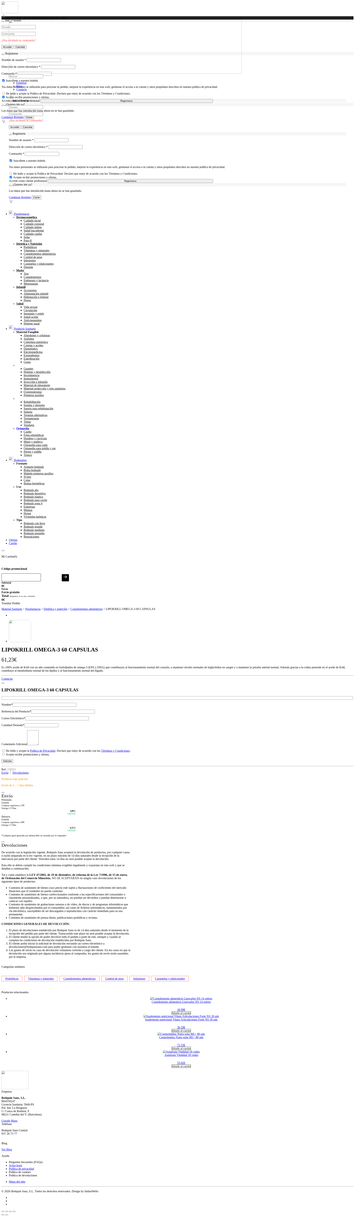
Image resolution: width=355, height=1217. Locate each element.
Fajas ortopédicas (34, 435)
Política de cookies (20, 1172)
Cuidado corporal (34, 223)
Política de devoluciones (23, 1175)
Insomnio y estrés (34, 313)
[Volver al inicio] (9, 12)
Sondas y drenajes (34, 405)
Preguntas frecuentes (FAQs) (26, 1162)
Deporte (28, 267)
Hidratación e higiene (36, 297)
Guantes (28, 368)
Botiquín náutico (33, 496)
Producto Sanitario (24, 328)
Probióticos (30, 247)
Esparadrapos (31, 355)
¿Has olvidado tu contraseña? (26, 120)
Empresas (29, 506)
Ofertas (13, 539)
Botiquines (20, 460)
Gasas (27, 362)
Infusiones (30, 260)
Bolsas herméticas (34, 483)
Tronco (28, 455)
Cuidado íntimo (33, 227)
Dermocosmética (26, 217)
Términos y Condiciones (115, 750)
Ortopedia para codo (36, 445)
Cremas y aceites (33, 345)
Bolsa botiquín (32, 470)
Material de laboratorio (37, 385)
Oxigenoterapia (33, 391)
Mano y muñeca (33, 441)
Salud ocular (31, 316)
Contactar (7, 678)
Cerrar (29, 117)
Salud (19, 303)
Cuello (27, 431)
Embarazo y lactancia (36, 280)
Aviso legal (15, 1165)
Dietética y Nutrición (29, 243)
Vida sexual (30, 306)
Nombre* (7, 704)
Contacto (21, 89)
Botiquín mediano (34, 530)
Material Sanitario (11, 609)
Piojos (27, 300)
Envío (5, 772)
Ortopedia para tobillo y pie (40, 448)
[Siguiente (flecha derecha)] (6, 1214)
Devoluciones (21, 772)
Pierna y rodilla (32, 451)
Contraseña (16, 153)
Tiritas (27, 421)
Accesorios (30, 290)
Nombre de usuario (21, 140)
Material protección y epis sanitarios (44, 388)
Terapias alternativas (35, 415)
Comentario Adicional (14, 744)
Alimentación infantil (36, 293)
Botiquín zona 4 (33, 503)
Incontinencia (31, 375)
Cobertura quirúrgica (36, 342)
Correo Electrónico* (13, 718)
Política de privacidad (21, 1168)
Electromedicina (33, 352)
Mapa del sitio (17, 1181)
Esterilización (31, 358)
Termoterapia (31, 418)
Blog (19, 86)
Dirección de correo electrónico (28, 146)
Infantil (21, 287)
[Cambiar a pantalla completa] (6, 1211)
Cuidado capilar (33, 233)
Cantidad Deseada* (12, 725)
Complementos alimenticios (40, 253)
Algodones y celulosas (37, 335)
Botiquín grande (33, 526)
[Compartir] (10, 1211)
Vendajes (29, 425)
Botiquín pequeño (34, 533)
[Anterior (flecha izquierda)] (2, 1214)
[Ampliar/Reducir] (2, 1211)
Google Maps (9, 1120)
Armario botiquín (34, 466)
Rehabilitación (32, 401)
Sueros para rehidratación (38, 408)
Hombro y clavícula (35, 438)
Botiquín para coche (35, 500)
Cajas (27, 480)
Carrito (13, 543)
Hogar (27, 513)
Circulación (30, 310)
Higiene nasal (32, 323)
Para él (28, 240)
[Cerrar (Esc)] (14, 1211)
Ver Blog (6, 1149)
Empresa (21, 82)
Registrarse (126, 101)
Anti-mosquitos (33, 320)
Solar (27, 237)
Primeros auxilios (34, 395)
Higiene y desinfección (37, 371)
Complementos (32, 277)
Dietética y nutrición (55, 609)
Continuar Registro (12, 117)
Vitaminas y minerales (36, 250)
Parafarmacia (21, 213)
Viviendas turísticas (35, 516)
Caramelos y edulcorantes (39, 263)
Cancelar (27, 127)
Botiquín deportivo (35, 493)
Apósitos (29, 338)
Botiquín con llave (34, 523)
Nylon (27, 476)
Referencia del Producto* (16, 711)
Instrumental (31, 378)
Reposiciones (31, 536)
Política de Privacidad (42, 750)
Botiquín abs (31, 490)
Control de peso (33, 257)
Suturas (28, 411)
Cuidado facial (32, 220)
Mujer (20, 270)
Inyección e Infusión (36, 381)
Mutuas (28, 510)
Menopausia (31, 283)
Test (26, 273)
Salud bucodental (34, 230)
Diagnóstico (31, 348)
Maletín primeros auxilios (38, 473)
